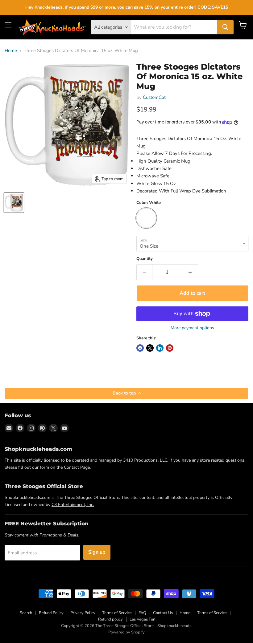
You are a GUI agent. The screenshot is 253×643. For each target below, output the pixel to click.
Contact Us (163, 613)
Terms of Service (117, 613)
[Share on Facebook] (140, 348)
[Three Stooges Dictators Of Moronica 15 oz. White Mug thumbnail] (14, 202)
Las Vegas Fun (142, 619)
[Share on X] (150, 348)
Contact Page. (77, 467)
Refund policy (110, 619)
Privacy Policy (82, 613)
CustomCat (154, 97)
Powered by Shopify (126, 632)
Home (11, 50)
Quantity (144, 259)
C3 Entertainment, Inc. (73, 505)
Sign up (97, 552)
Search (26, 613)
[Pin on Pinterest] (169, 348)
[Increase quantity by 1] (190, 272)
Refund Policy (51, 613)
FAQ (142, 613)
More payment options (192, 328)
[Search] (225, 27)
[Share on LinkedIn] (160, 348)
